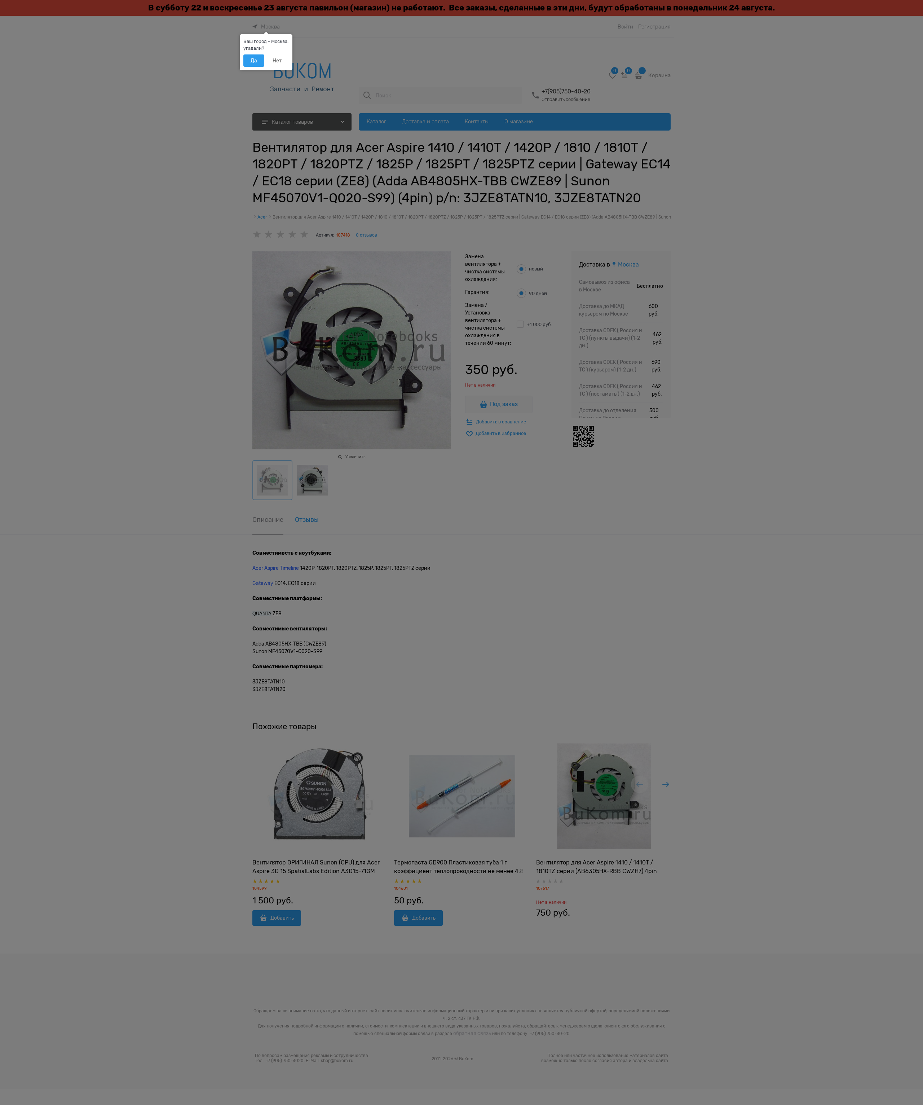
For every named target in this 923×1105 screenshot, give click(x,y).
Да (254, 60)
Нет (277, 60)
